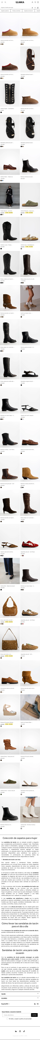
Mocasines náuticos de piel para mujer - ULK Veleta (7, 688)
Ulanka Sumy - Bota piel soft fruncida (8, 756)
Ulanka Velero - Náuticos (7, 176)
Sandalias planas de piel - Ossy (27, 74)
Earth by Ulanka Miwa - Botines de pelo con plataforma (26, 722)
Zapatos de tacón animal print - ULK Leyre (7, 552)
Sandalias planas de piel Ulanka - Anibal (27, 143)
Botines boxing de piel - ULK (7, 483)
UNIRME (34, 1015)
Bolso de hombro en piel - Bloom (7, 620)
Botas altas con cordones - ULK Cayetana (7, 347)
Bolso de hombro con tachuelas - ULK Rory (6, 654)
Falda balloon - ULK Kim (6, 211)
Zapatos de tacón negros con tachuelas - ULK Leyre (27, 415)
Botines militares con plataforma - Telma (6, 825)
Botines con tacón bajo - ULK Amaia (8, 415)
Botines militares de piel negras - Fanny (27, 177)
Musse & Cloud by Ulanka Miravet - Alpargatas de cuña (8, 722)
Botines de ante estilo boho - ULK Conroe (28, 688)
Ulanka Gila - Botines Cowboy (28, 824)
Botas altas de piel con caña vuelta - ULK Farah (28, 279)
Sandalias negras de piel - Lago (27, 381)
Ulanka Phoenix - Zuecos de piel (27, 211)
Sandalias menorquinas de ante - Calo (27, 790)
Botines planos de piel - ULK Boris (28, 347)
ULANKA (21, 1036)
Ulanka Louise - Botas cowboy (6, 245)
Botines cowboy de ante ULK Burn (28, 483)
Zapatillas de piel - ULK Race (28, 551)
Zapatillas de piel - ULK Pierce (26, 654)
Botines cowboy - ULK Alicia (7, 449)
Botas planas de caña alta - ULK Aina (7, 381)
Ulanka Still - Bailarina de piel (8, 586)
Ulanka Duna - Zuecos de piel (8, 790)
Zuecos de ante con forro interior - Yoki (7, 40)
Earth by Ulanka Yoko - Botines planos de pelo (26, 313)
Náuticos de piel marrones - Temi (27, 449)
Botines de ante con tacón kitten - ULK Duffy (7, 518)
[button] (2, 2)
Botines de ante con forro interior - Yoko (27, 40)
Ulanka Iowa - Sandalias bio (27, 245)
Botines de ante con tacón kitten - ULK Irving (7, 313)
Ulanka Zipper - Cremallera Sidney (7, 108)
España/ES (4, 1004)
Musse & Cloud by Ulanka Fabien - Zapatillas (27, 756)
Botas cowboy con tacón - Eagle (7, 279)
